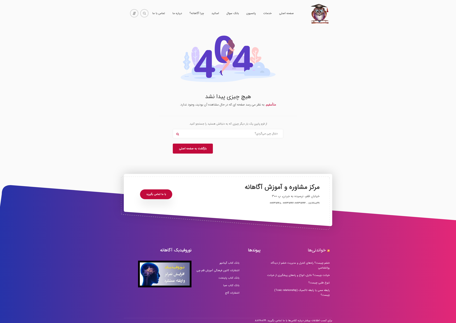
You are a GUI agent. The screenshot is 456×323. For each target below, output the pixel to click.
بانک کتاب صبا (231, 285)
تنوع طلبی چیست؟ (319, 283)
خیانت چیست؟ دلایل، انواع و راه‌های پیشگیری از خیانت (298, 275)
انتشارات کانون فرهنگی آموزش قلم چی (217, 270)
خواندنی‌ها (317, 250)
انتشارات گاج (232, 293)
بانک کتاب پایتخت (229, 278)
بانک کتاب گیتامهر (229, 263)
